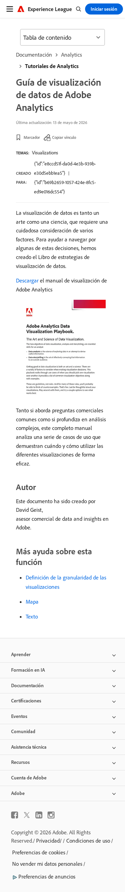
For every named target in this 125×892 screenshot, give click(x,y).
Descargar (27, 280)
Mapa (32, 601)
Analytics (71, 54)
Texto (32, 616)
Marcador (32, 137)
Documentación (34, 54)
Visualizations (45, 153)
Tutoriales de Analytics (51, 66)
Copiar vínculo (64, 137)
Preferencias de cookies (38, 852)
